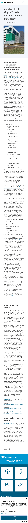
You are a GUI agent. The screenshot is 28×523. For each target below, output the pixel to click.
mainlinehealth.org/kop (16, 296)
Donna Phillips (19, 240)
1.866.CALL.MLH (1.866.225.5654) (15, 461)
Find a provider (6, 496)
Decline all (14, 519)
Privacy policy (4, 513)
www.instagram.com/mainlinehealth (13, 413)
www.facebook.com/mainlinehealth (13, 408)
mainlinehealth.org (8, 399)
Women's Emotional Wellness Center (14, 187)
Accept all (14, 516)
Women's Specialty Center (12, 77)
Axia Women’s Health (9, 423)
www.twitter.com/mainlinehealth (12, 411)
